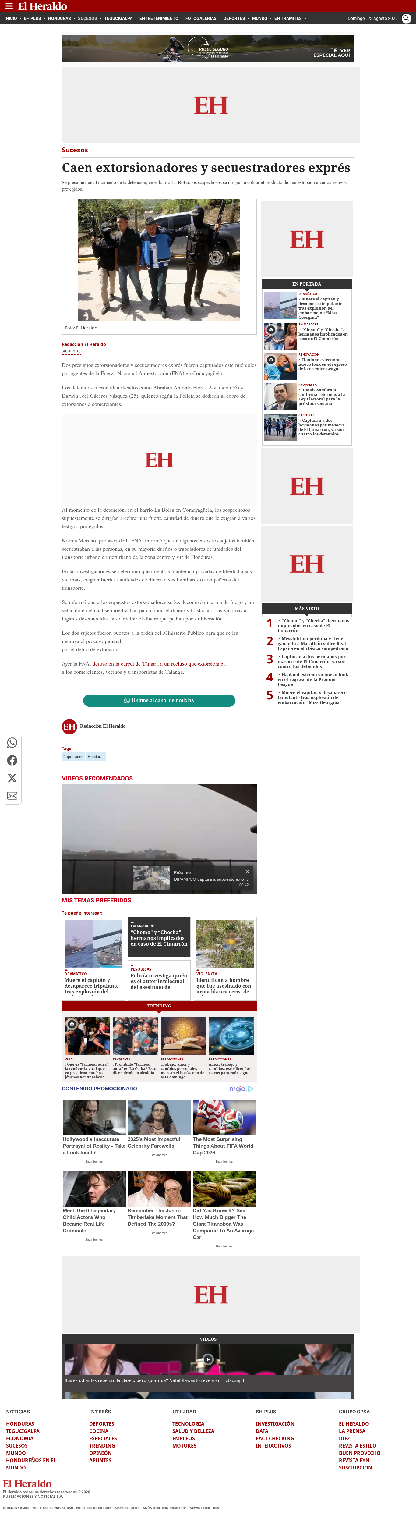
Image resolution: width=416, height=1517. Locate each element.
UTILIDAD (184, 1411)
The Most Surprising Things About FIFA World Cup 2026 (223, 1146)
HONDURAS (20, 1423)
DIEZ (344, 1438)
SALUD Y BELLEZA (193, 1431)
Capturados (73, 756)
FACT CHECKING (275, 1438)
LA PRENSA (352, 1431)
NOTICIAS (18, 1411)
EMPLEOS (183, 1438)
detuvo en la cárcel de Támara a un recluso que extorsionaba (159, 663)
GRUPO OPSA (354, 1411)
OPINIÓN (100, 1453)
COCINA (98, 1431)
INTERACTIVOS (273, 1445)
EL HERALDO (354, 1423)
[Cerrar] (247, 871)
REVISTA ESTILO (357, 1445)
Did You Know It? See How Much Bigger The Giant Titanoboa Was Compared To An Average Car (223, 1224)
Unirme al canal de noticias (163, 700)
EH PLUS (266, 1411)
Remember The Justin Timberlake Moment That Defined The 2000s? (158, 1217)
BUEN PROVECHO (360, 1453)
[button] (12, 743)
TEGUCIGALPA (23, 1431)
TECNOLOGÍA (188, 1423)
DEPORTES (101, 1423)
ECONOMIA (19, 1438)
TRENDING (102, 1445)
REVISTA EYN (354, 1460)
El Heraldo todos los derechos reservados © (46, 1492)
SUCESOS (17, 1445)
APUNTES (100, 1460)
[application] (159, 839)
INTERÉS (100, 1411)
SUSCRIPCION (355, 1467)
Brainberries (94, 1161)
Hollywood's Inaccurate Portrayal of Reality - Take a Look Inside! (94, 1146)
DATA (262, 1431)
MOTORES (184, 1445)
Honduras (96, 756)
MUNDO (16, 1453)
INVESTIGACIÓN (275, 1423)
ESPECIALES (103, 1438)
